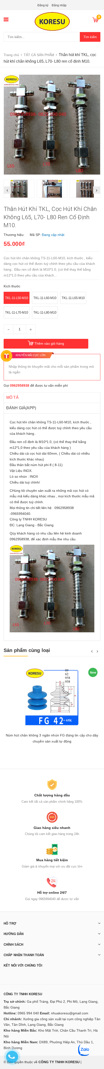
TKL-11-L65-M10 (73, 298)
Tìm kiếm (90, 37)
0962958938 (19, 385)
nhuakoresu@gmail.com (69, 1013)
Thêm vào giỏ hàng (49, 343)
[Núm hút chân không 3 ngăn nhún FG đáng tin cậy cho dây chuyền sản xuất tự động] (52, 697)
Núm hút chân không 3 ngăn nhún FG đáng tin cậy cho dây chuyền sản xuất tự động (52, 738)
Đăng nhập (59, 5)
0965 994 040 (28, 1013)
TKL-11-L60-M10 (44, 298)
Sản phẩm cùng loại (27, 650)
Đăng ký (42, 5)
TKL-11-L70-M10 (16, 312)
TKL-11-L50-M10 (16, 298)
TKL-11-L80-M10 (44, 312)
